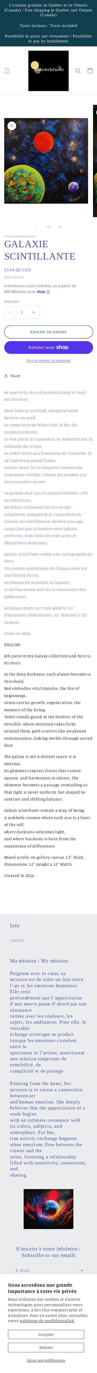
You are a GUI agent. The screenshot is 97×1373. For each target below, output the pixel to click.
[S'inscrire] (81, 1270)
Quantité (11, 301)
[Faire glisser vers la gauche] (37, 226)
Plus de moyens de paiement (48, 360)
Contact (17, 940)
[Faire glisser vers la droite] (59, 226)
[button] (7, 71)
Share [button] (15, 375)
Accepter (46, 1334)
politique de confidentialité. (47, 1320)
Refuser (46, 1347)
